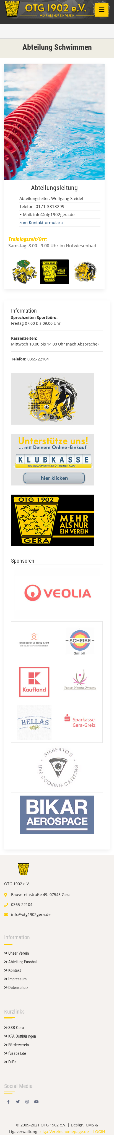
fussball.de (16, 1053)
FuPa (11, 1061)
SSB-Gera (15, 1027)
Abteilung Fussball (22, 961)
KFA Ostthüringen (21, 1036)
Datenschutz (17, 987)
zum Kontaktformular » (41, 222)
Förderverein (18, 1044)
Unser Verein (18, 953)
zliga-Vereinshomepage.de (64, 1131)
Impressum (17, 978)
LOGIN (99, 1131)
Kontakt (14, 970)
